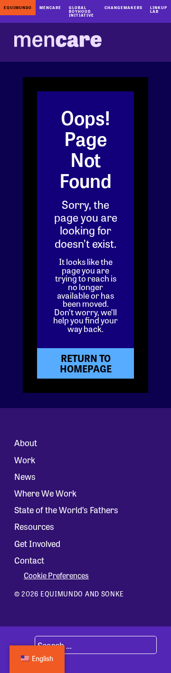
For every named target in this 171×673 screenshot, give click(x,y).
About (25, 442)
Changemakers (123, 7)
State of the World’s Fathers (66, 509)
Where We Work (45, 493)
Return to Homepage (86, 363)
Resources (34, 526)
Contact (29, 560)
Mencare (50, 7)
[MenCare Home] (58, 42)
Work (24, 459)
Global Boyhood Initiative (81, 11)
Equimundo (18, 7)
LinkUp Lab (158, 9)
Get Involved (37, 543)
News (25, 476)
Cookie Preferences (56, 575)
